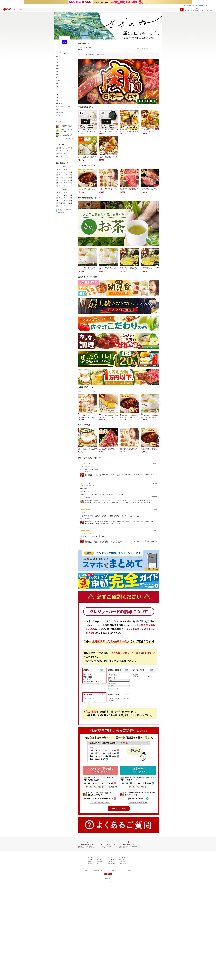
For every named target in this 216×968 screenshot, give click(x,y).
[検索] (182, 9)
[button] (210, 6)
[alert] (118, 55)
